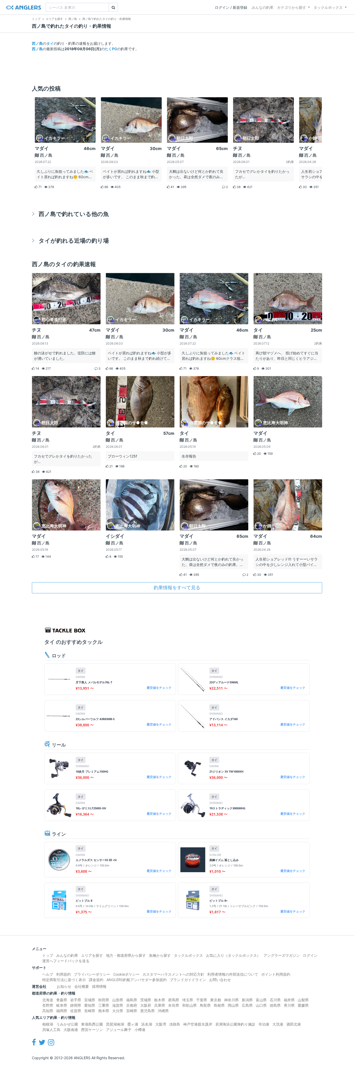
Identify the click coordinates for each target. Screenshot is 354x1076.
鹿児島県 (147, 1010)
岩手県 (75, 1000)
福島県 (131, 1000)
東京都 (215, 1000)
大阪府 (145, 1005)
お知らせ (64, 986)
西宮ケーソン (92, 1029)
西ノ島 (37, 43)
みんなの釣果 (262, 7)
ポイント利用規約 (275, 974)
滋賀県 (117, 1005)
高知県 (47, 1010)
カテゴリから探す (291, 7)
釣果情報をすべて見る (177, 587)
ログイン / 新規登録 (231, 7)
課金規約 (96, 979)
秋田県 (103, 1000)
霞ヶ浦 (132, 1024)
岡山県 (233, 1005)
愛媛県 (303, 1005)
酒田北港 (293, 1024)
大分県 (117, 1010)
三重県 (103, 1005)
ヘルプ (47, 974)
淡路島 (174, 1024)
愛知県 (89, 1005)
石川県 (275, 1000)
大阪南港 (70, 1029)
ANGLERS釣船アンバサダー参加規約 (137, 979)
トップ (47, 955)
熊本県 (103, 1010)
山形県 (117, 1000)
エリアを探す (92, 955)
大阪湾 (160, 1024)
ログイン (310, 955)
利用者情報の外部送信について (232, 974)
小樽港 (139, 1029)
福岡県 (61, 1010)
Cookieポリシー (126, 974)
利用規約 (63, 974)
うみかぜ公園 (67, 1024)
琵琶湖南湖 (115, 1024)
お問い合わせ (220, 979)
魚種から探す (160, 955)
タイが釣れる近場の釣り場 (74, 240)
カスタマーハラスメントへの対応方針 (173, 974)
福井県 (289, 1000)
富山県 (261, 1000)
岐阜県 (61, 1005)
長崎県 (89, 1010)
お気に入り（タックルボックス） (233, 955)
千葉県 (201, 1000)
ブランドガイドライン (188, 979)
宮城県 (89, 1000)
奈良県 (173, 1005)
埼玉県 (187, 1000)
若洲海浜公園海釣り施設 (235, 1024)
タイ (50, 43)
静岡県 (75, 1005)
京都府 (131, 1005)
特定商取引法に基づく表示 (64, 979)
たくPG (111, 49)
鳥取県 (205, 1005)
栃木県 (159, 1000)
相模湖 (47, 1024)
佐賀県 (75, 1010)
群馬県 (173, 1000)
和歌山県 (189, 1005)
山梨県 (303, 1000)
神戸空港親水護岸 (197, 1024)
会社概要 (81, 986)
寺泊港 (263, 1024)
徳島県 (275, 1005)
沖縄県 (163, 1010)
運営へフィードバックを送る (65, 961)
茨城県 (145, 1000)
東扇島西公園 (92, 1024)
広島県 (247, 1005)
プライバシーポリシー (92, 974)
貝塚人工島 (51, 1029)
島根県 (219, 1005)
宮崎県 (131, 1010)
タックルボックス (328, 7)
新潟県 (247, 1000)
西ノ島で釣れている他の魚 (74, 213)
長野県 (47, 1005)
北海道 (47, 1000)
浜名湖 (146, 1024)
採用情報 (99, 986)
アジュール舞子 (118, 1029)
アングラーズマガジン (282, 955)
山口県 (261, 1005)
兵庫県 (159, 1005)
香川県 (289, 1005)
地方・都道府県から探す (126, 955)
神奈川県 (231, 1000)
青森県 (61, 1000)
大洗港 (277, 1024)
